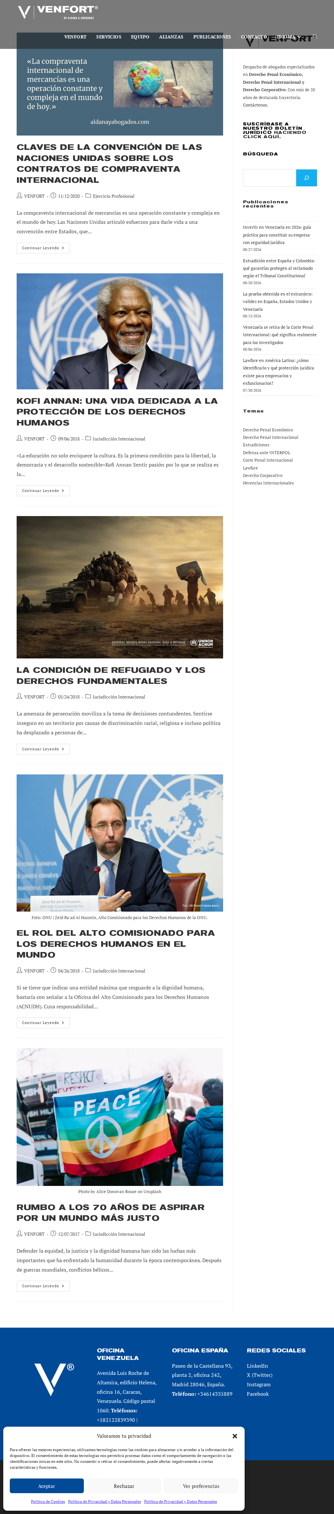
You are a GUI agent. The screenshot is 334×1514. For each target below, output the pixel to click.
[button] (235, 1436)
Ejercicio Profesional (113, 196)
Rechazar (124, 1486)
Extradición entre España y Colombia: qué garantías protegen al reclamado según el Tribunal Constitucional (279, 268)
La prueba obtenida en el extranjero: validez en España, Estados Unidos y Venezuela (277, 301)
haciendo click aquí (275, 134)
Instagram (259, 1384)
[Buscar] (306, 178)
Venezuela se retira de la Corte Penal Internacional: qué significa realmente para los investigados (280, 334)
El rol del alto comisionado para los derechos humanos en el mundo (116, 944)
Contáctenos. (255, 105)
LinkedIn (257, 1365)
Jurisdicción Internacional (119, 439)
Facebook (258, 1393)
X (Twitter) (259, 1374)
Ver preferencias (201, 1486)
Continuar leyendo (46, 249)
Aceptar (46, 1486)
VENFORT (34, 196)
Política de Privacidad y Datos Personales (104, 1501)
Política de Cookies (48, 1501)
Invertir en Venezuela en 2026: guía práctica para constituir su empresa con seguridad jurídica (277, 234)
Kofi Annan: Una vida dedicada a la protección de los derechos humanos (117, 412)
